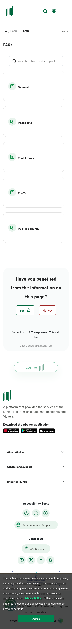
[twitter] (31, 560)
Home (13, 30)
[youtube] (21, 560)
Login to (31, 367)
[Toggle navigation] (62, 11)
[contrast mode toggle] (26, 513)
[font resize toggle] (36, 513)
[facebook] (40, 560)
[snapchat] (50, 560)
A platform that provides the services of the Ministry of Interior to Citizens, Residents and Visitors (34, 411)
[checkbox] (25, 310)
